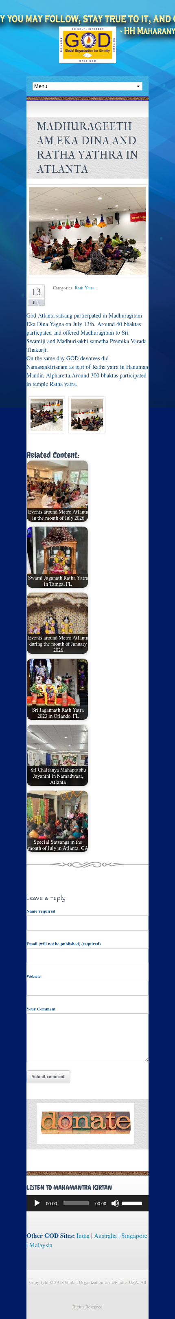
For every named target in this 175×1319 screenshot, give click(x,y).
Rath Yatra (84, 288)
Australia (105, 1235)
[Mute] (115, 1203)
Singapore (134, 1235)
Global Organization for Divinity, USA (87, 50)
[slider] (133, 1202)
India (83, 1235)
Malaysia (40, 1245)
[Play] (37, 1203)
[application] (87, 1203)
